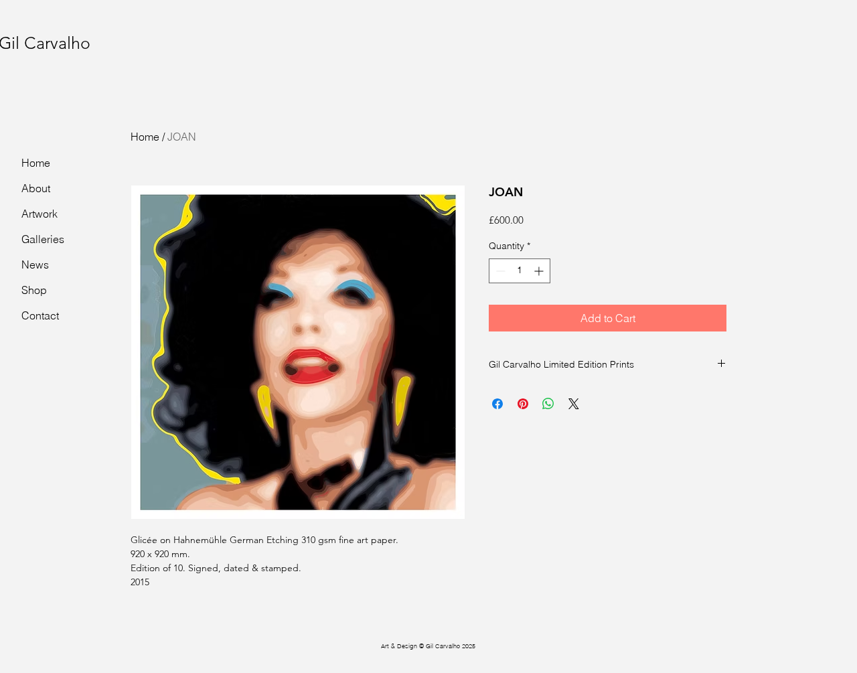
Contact (40, 315)
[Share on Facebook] (497, 404)
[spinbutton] (520, 271)
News (35, 264)
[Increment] (540, 271)
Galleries (42, 239)
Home (145, 136)
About (35, 188)
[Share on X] (574, 404)
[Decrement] (499, 271)
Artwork (39, 213)
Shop (34, 290)
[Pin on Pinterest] (523, 404)
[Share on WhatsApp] (548, 404)
